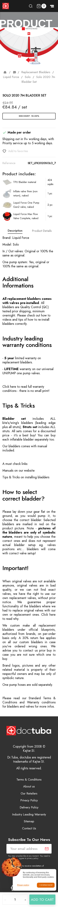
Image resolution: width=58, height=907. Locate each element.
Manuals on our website (18, 470)
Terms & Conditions (29, 779)
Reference (8, 163)
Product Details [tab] (42, 231)
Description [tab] (15, 231)
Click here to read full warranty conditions (23, 388)
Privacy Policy (29, 800)
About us (29, 786)
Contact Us (29, 828)
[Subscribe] (47, 849)
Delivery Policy (29, 807)
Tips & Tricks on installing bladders (25, 477)
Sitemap (29, 821)
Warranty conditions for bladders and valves (29, 704)
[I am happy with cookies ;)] (46, 885)
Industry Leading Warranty (29, 814)
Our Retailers (29, 793)
